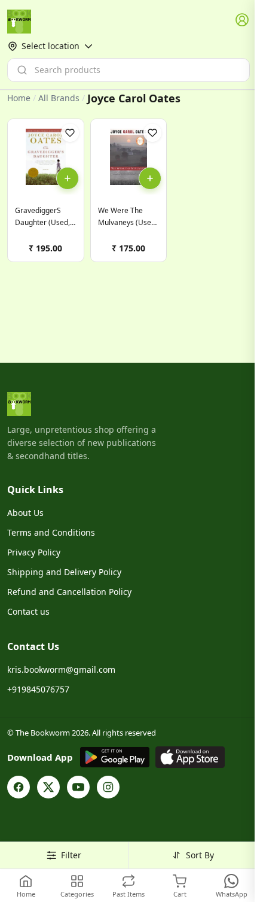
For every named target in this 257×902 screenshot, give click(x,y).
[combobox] (128, 70)
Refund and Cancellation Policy (69, 591)
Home (18, 98)
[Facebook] (18, 787)
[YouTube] (78, 787)
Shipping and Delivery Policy (64, 572)
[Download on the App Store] (190, 757)
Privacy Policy (33, 552)
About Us (25, 512)
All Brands (58, 98)
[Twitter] (48, 787)
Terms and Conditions (51, 532)
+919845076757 (38, 689)
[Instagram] (108, 787)
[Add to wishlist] (70, 133)
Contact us (28, 611)
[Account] (242, 20)
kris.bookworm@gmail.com (61, 669)
